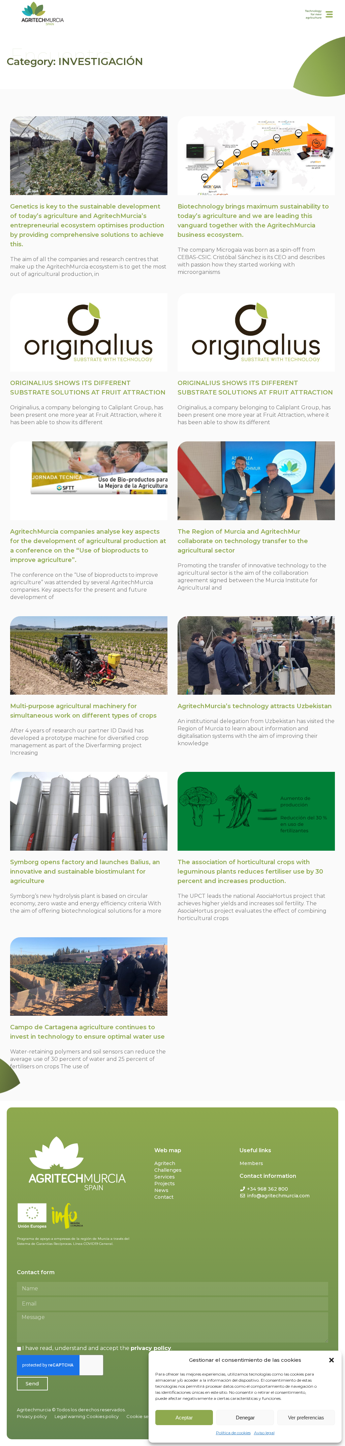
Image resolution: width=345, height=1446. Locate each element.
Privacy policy (32, 1416)
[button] (331, 1360)
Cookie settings (143, 1416)
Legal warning (70, 1416)
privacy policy (151, 1348)
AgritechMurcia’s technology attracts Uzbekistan (255, 706)
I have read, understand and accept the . (97, 1348)
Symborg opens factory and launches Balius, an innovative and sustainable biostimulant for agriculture (85, 871)
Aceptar (184, 1417)
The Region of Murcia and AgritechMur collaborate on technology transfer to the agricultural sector (243, 541)
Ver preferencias (306, 1417)
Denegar (245, 1417)
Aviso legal (264, 1432)
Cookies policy (102, 1416)
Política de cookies (233, 1432)
